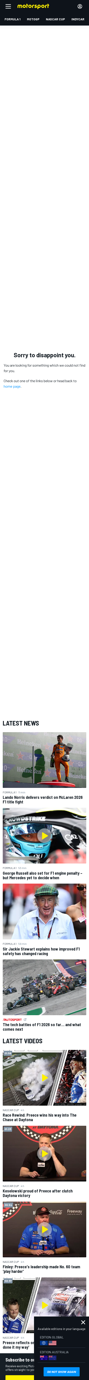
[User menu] (79, 6)
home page (12, 386)
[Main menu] (8, 6)
